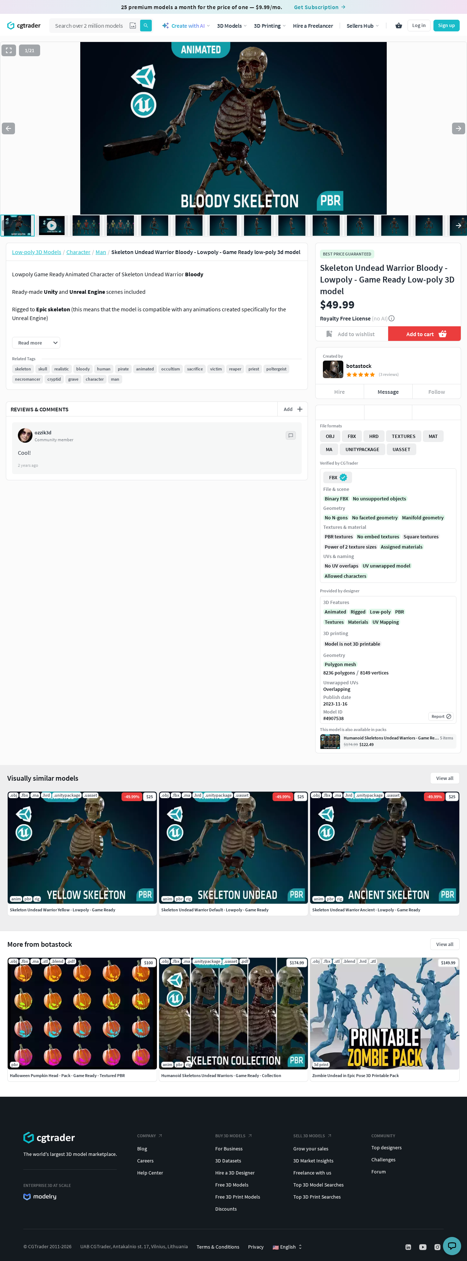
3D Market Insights (313, 1160)
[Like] (340, 412)
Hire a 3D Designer (235, 1172)
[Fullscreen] (8, 50)
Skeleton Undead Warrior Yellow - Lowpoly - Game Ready (62, 909)
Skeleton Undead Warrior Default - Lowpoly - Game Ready (215, 909)
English (284, 1247)
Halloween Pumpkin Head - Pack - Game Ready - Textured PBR (67, 1075)
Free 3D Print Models (237, 1196)
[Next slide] (458, 128)
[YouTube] (423, 1247)
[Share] (436, 412)
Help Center (150, 1172)
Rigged (358, 612)
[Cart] (399, 25)
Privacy (256, 1246)
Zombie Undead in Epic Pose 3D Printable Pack (355, 1075)
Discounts (226, 1209)
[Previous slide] (8, 128)
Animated (335, 612)
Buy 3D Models (230, 1135)
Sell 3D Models (309, 1135)
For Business (229, 1148)
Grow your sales (310, 1148)
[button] (133, 25)
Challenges (383, 1159)
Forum (378, 1171)
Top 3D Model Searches (318, 1184)
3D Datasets (228, 1160)
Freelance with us (312, 1172)
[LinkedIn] (409, 1247)
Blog (142, 1148)
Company (146, 1135)
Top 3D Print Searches (317, 1196)
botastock (358, 365)
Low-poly (380, 612)
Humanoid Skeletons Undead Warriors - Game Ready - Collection (221, 1075)
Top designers (386, 1147)
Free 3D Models (231, 1184)
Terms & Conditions (218, 1246)
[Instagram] (438, 1247)
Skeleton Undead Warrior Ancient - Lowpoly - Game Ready (366, 909)
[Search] (146, 25)
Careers (145, 1160)
